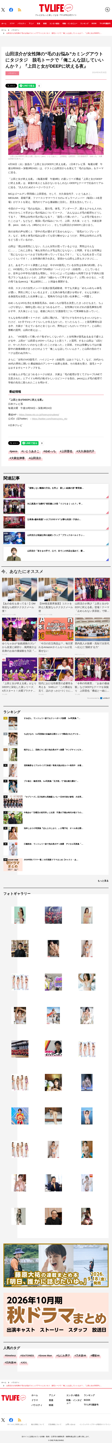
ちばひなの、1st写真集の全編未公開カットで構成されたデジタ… (52, 734)
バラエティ (22, 23)
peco (14, 451)
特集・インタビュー (70, 23)
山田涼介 (35, 458)
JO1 (24, 1362)
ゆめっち (50, 451)
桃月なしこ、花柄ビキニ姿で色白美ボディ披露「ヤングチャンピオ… (53, 750)
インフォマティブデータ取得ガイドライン (95, 1424)
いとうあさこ (31, 451)
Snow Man (46, 1355)
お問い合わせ (70, 1424)
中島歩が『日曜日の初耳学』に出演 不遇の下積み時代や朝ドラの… (53, 812)
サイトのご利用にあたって (17, 1424)
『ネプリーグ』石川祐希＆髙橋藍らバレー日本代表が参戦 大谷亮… (53, 797)
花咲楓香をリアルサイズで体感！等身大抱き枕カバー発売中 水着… (53, 765)
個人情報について (37, 1424)
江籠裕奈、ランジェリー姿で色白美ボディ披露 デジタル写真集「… (53, 844)
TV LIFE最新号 (105, 23)
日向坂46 (11, 1362)
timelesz (11, 1355)
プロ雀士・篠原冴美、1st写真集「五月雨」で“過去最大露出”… (51, 781)
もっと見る (103, 881)
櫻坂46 (96, 1355)
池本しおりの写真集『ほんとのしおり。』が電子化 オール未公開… (53, 828)
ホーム (4, 23)
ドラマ (12, 23)
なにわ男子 (64, 1355)
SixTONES (28, 1355)
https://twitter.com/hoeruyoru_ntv (49, 418)
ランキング (84, 23)
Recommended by (93, 698)
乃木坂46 (81, 1355)
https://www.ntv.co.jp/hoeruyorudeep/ (39, 414)
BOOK (94, 23)
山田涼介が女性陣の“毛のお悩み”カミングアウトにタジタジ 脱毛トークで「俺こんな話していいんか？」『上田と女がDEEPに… (54, 33)
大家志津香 (18, 458)
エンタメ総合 (54, 23)
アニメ (31, 23)
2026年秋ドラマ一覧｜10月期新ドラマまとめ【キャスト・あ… (51, 860)
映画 (45, 23)
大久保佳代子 (86, 451)
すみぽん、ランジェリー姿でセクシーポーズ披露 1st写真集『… (52, 718)
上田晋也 (66, 451)
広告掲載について (54, 1424)
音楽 (38, 23)
